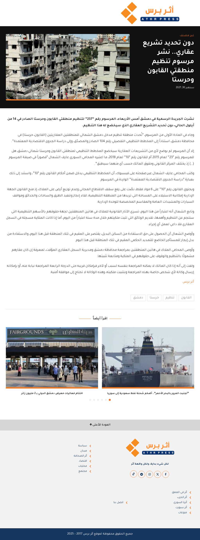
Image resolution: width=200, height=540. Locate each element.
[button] (11, 363)
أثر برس (188, 282)
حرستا (154, 298)
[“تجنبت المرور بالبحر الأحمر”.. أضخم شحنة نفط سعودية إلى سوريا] (148, 358)
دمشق (138, 298)
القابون (186, 298)
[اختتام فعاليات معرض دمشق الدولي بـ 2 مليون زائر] (52, 358)
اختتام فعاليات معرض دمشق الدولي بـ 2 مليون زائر (52, 393)
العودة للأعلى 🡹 (100, 425)
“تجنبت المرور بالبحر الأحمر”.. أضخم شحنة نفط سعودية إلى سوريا (148, 393)
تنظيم (169, 298)
